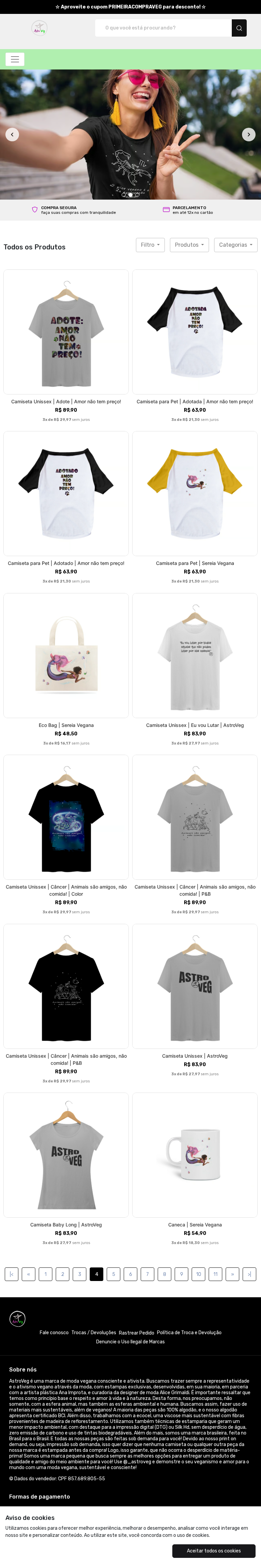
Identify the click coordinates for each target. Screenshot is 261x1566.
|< (11, 1151)
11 (215, 1151)
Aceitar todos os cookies (214, 1551)
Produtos (187, 122)
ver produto (66, 209)
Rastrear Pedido (136, 1210)
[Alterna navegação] (14, 59)
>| (249, 1151)
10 (198, 1151)
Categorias (233, 122)
